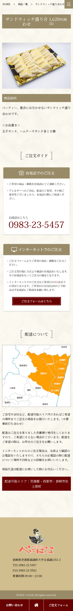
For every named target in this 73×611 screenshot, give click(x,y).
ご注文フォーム (58, 605)
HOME (6, 4)
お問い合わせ (14, 605)
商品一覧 (23, 4)
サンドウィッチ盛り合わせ (50, 4)
